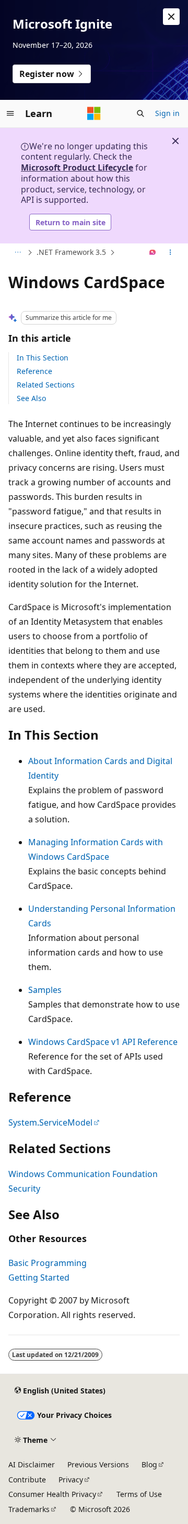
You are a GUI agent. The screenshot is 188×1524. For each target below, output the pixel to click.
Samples (45, 990)
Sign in (167, 113)
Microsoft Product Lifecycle (77, 167)
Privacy (70, 1479)
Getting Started (38, 1277)
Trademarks (29, 1509)
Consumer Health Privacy (52, 1494)
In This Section (42, 358)
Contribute (27, 1479)
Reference (34, 371)
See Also (31, 398)
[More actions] (170, 252)
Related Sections (46, 385)
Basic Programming (47, 1263)
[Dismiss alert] (171, 16)
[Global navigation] (10, 113)
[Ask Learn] (152, 252)
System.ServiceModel (50, 1122)
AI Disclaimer (31, 1464)
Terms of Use (139, 1494)
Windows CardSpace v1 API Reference (103, 1042)
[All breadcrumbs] (17, 252)
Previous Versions (98, 1464)
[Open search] (140, 113)
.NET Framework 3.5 (71, 252)
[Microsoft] (94, 113)
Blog (149, 1464)
